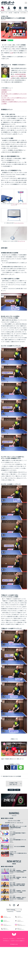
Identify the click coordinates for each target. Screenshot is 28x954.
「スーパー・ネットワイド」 (19, 223)
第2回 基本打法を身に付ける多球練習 (12, 776)
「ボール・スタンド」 (16, 203)
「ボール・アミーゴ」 (21, 241)
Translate (18, 911)
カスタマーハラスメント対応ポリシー (18, 940)
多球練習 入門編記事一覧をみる (13, 783)
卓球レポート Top (4, 12)
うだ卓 (11, 53)
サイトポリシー (12, 938)
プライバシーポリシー (21, 938)
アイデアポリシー (6, 940)
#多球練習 (11, 789)
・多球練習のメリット (6, 90)
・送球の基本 (4, 92)
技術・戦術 (10, 12)
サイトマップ (5, 938)
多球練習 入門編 (16, 12)
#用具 (17, 789)
